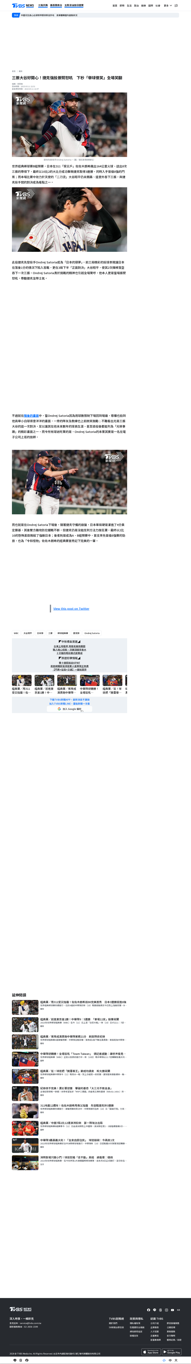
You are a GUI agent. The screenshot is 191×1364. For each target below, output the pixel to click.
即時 (122, 5)
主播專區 (154, 1335)
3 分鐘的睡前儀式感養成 (70, 653)
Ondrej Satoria (92, 633)
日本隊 (40, 633)
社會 (157, 5)
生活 (129, 5)
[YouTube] (172, 1310)
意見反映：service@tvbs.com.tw (25, 1323)
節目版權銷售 (173, 1323)
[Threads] (161, 1310)
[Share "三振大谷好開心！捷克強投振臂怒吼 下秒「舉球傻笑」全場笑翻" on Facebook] (26, 1360)
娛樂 (143, 5)
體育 (20, 71)
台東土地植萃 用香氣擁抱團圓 (69, 646)
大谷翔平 (28, 633)
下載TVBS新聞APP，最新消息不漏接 (70, 699)
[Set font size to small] (164, 1360)
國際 (150, 5)
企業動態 (154, 1327)
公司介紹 (154, 1323)
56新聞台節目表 (116, 1327)
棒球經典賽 (63, 633)
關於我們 (113, 1323)
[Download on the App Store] (151, 1352)
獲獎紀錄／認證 (174, 1339)
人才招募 (154, 1331)
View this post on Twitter (71, 608)
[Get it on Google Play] (171, 1352)
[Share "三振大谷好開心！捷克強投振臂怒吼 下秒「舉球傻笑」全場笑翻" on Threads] (20, 1360)
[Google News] (178, 1310)
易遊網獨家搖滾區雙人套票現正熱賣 (69, 666)
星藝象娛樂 (155, 1339)
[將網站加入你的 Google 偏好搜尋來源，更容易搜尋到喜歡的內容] (69, 709)
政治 (136, 5)
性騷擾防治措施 (137, 1327)
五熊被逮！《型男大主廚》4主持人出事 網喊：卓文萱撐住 (48, 15)
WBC (16, 633)
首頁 (115, 5)
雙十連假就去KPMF (69, 662)
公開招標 (171, 1327)
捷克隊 (76, 633)
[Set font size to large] (176, 1360)
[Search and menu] (176, 5)
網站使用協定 (136, 1331)
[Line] (155, 1310)
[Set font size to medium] (170, 1360)
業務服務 (171, 1331)
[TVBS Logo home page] (23, 6)
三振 (50, 633)
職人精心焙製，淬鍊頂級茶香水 (69, 649)
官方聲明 (171, 1335)
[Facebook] (149, 1310)
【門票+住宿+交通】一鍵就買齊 (70, 669)
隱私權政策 (135, 1323)
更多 (167, 5)
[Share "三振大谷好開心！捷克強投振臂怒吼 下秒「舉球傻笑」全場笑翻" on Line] (14, 1360)
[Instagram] (167, 1310)
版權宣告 (134, 1335)
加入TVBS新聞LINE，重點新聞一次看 (69, 703)
